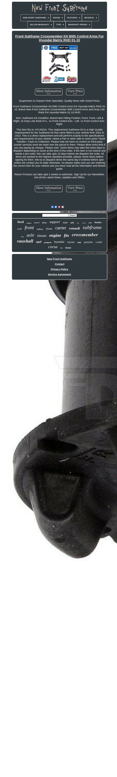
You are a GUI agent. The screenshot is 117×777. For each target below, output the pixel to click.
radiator (40, 229)
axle (30, 235)
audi (19, 228)
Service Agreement (59, 274)
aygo (65, 222)
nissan (41, 235)
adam (84, 223)
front (29, 227)
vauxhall (25, 241)
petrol (36, 222)
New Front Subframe (59, 259)
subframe (92, 227)
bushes (98, 222)
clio (78, 223)
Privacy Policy (59, 269)
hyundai (59, 242)
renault (74, 228)
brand (68, 248)
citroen (29, 223)
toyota (70, 242)
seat (90, 223)
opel (38, 242)
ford (21, 222)
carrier (60, 228)
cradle (99, 242)
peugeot (47, 242)
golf (72, 223)
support (55, 222)
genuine (88, 242)
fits (66, 235)
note (22, 237)
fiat (61, 248)
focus (44, 223)
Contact (59, 264)
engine (55, 235)
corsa (53, 246)
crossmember (85, 234)
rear (79, 242)
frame (49, 228)
